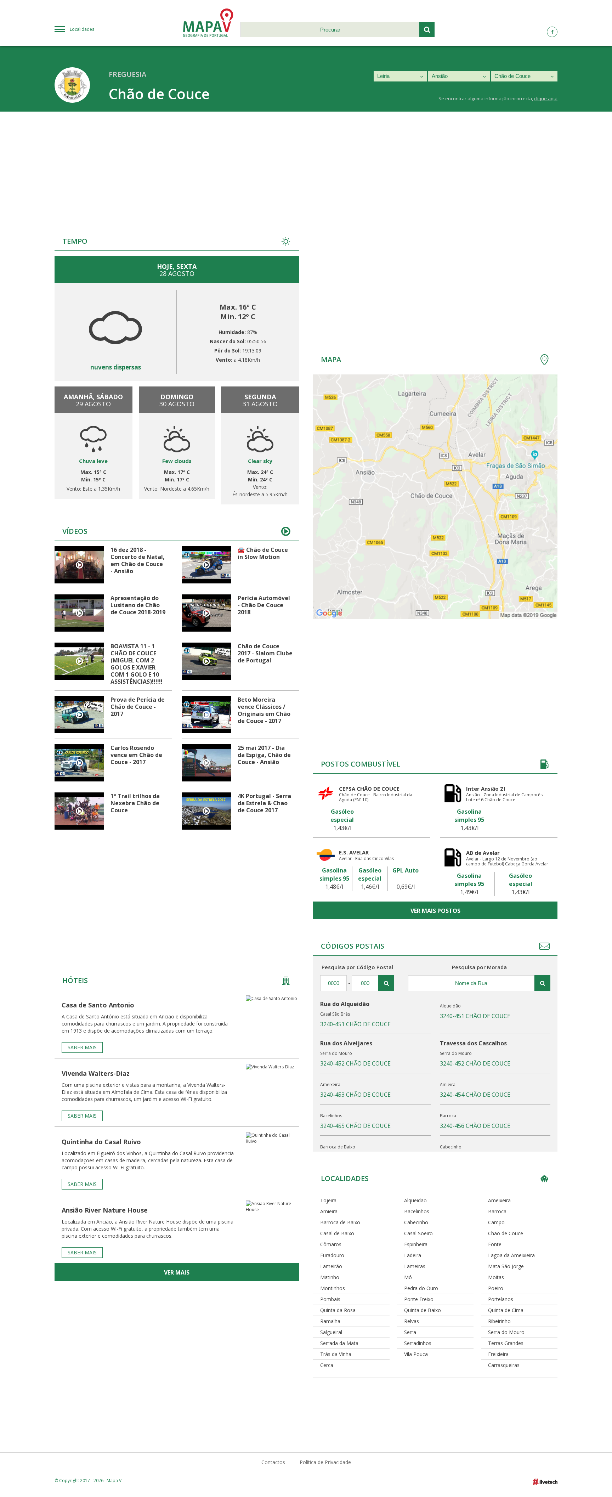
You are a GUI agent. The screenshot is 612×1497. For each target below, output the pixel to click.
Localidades (82, 29)
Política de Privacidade (325, 1462)
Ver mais (176, 1272)
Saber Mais (82, 1047)
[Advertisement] (306, 164)
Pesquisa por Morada (479, 967)
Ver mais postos (435, 911)
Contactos (273, 1462)
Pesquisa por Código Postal (357, 967)
